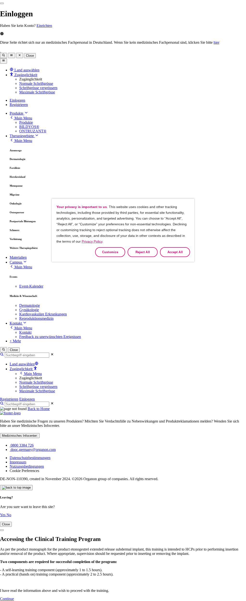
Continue (7, 599)
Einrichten (44, 26)
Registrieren (19, 105)
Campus (16, 262)
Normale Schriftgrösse (36, 83)
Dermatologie (29, 305)
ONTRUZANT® (32, 131)
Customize (110, 252)
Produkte (17, 113)
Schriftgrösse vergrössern (38, 88)
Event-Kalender (31, 286)
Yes (3, 515)
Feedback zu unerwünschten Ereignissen (50, 337)
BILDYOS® (29, 127)
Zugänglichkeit (21, 369)
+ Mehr (15, 341)
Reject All (142, 252)
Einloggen (17, 100)
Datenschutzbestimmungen (30, 458)
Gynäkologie (29, 310)
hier (216, 42)
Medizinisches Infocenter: (20, 435)
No (8, 515)
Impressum (18, 462)
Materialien (18, 257)
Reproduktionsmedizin (36, 318)
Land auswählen (22, 364)
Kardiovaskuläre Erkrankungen (43, 314)
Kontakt (16, 323)
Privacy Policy (92, 241)
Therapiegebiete (22, 136)
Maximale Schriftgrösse (37, 92)
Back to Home (39, 409)
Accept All (175, 252)
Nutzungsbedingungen (27, 466)
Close (30, 55)
